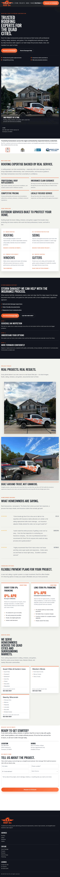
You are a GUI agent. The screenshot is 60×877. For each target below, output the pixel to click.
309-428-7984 (36, 691)
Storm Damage (4, 849)
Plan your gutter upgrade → (41, 268)
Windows (3, 839)
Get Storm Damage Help (10, 315)
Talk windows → (8, 268)
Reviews (3, 853)
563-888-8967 (6, 129)
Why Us (11, 3)
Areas (27, 3)
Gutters (3, 841)
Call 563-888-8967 (27, 315)
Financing (3, 856)
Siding (2, 837)
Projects (22, 3)
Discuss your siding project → (41, 247)
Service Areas (4, 855)
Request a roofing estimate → (12, 247)
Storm (16, 3)
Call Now (37, 3)
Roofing (3, 835)
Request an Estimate (51, 3)
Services (5, 3)
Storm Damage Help (26, 50)
